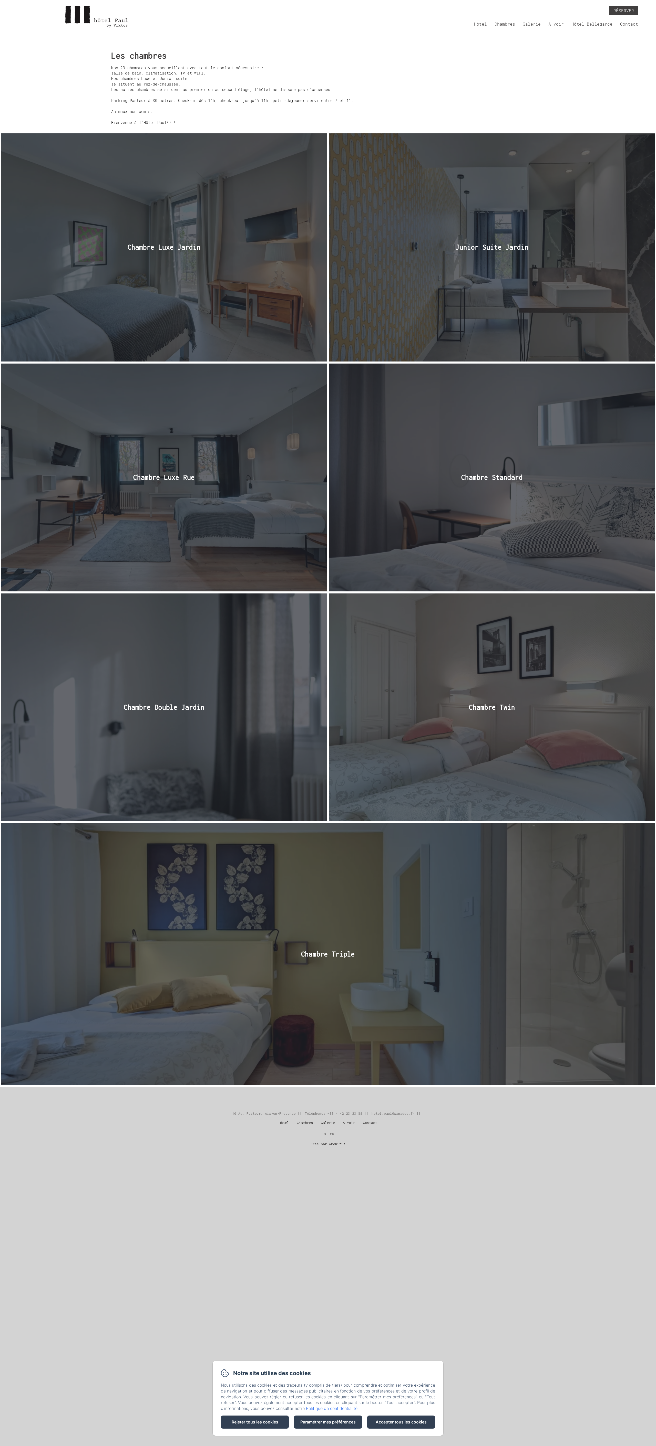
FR (332, 1134)
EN (324, 1134)
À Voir (349, 1123)
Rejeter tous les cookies (255, 1421)
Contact (629, 24)
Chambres (505, 24)
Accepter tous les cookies (401, 1421)
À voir (556, 24)
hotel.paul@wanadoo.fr (393, 1113)
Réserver (623, 10)
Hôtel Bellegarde (591, 24)
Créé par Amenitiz (328, 1144)
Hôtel (480, 24)
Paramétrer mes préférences (328, 1421)
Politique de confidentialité (331, 1408)
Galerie (532, 24)
